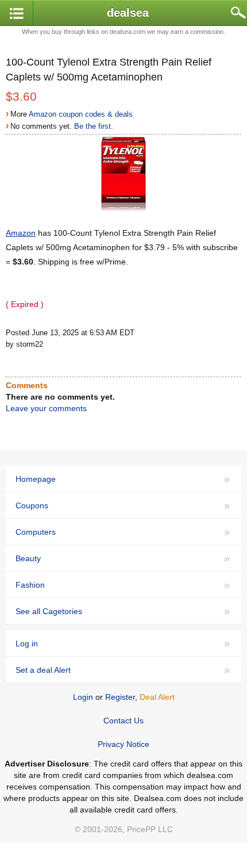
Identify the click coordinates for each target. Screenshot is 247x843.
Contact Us (123, 720)
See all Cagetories (123, 611)
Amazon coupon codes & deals (81, 114)
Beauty (123, 558)
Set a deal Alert (123, 670)
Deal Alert (157, 697)
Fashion (123, 585)
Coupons (123, 505)
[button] (17, 13)
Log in (123, 643)
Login (83, 697)
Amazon (21, 232)
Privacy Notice (123, 744)
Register (120, 697)
